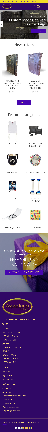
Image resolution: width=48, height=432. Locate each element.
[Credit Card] (22, 428)
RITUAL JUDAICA (12, 227)
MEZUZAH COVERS (11, 332)
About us (6, 392)
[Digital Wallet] (18, 428)
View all (24, 102)
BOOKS (5, 351)
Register (6, 371)
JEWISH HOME (9, 354)
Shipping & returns (11, 410)
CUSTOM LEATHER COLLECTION (35, 144)
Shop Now (38, 31)
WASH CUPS (12, 172)
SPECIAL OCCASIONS (12, 358)
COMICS (12, 198)
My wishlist (7, 379)
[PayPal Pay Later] (30, 428)
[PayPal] (27, 428)
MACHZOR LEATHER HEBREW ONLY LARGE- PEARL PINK (35, 84)
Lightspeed (6, 424)
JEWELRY (6, 343)
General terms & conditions (15, 395)
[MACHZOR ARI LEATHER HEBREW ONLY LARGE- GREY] (12, 64)
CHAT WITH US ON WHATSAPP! (24, 272)
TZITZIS (12, 143)
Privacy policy (8, 403)
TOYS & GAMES (35, 227)
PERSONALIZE (9, 362)
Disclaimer (7, 399)
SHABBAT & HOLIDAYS (35, 199)
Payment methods (10, 407)
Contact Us (7, 388)
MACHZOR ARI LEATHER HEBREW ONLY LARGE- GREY (12, 84)
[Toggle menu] (43, 6)
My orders (7, 375)
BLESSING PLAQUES (35, 172)
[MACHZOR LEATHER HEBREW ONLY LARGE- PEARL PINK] (35, 64)
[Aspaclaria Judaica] (7, 6)
